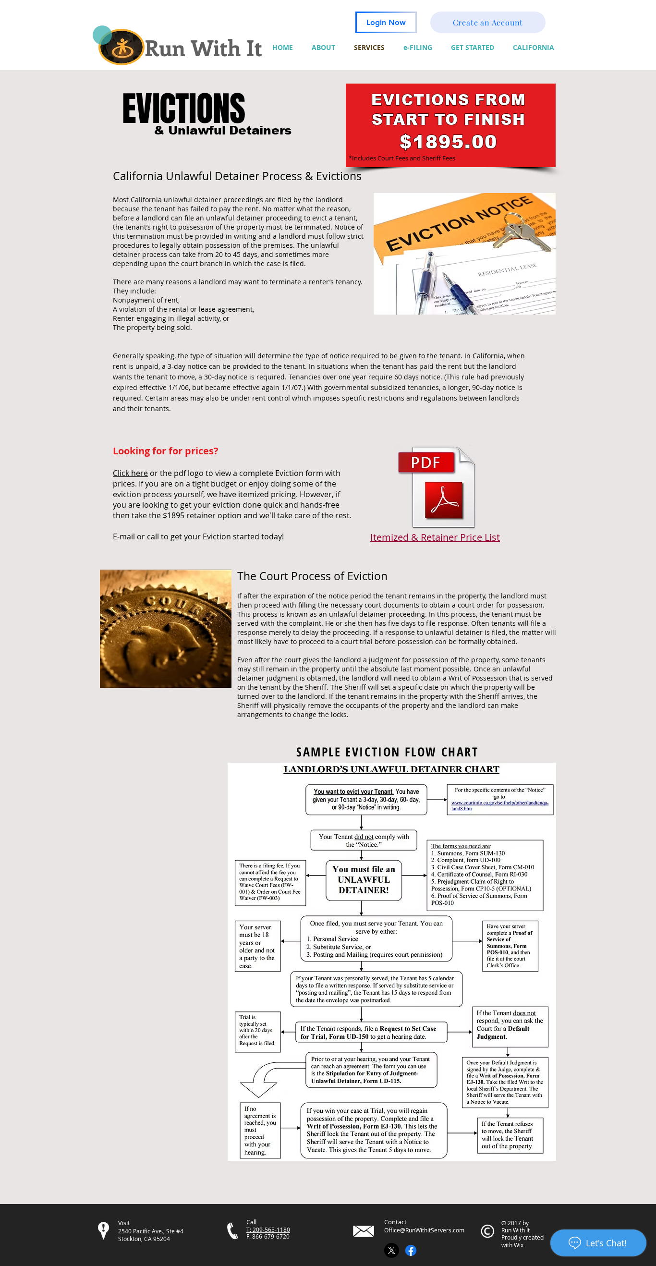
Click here (130, 473)
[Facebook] (410, 1250)
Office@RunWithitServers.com (424, 1230)
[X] (391, 1250)
